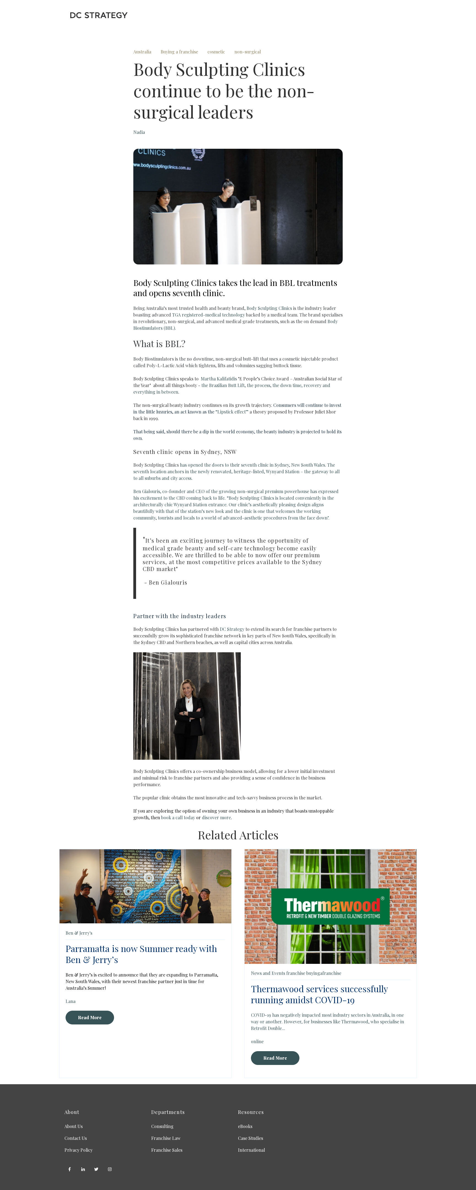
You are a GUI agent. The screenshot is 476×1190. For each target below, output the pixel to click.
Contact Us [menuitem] (75, 1138)
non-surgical (247, 52)
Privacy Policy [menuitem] (78, 1150)
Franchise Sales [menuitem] (166, 1150)
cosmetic (216, 52)
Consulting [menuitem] (162, 1126)
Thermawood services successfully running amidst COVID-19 (319, 994)
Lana (70, 1001)
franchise (295, 973)
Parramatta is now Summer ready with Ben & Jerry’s (141, 953)
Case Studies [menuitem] (250, 1138)
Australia (142, 52)
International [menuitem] (251, 1150)
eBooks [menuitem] (245, 1126)
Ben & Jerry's (79, 933)
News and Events (268, 973)
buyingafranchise (323, 973)
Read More (90, 1017)
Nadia (139, 132)
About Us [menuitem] (73, 1126)
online (257, 1041)
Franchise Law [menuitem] (165, 1138)
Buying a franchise (179, 52)
